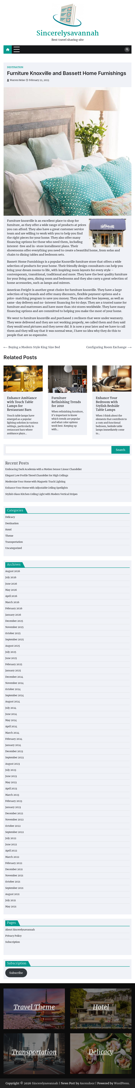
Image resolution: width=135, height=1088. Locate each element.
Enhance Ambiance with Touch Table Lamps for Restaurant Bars (22, 404)
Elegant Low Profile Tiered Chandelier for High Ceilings (36, 475)
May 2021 (10, 906)
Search (120, 450)
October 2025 (13, 633)
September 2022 (14, 832)
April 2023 (11, 788)
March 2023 (12, 794)
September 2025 (14, 639)
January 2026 (13, 614)
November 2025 (14, 627)
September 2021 (14, 888)
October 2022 (13, 825)
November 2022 (14, 819)
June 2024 (11, 714)
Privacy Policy (13, 935)
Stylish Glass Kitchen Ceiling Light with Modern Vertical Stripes (41, 494)
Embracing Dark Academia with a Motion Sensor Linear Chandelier (43, 469)
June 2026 (11, 583)
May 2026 (11, 589)
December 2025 (14, 620)
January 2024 (13, 745)
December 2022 (14, 813)
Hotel (8, 529)
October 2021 (12, 881)
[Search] (127, 49)
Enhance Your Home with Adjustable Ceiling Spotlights (36, 487)
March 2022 (12, 857)
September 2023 (14, 757)
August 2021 (12, 894)
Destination (15, 67)
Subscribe (16, 973)
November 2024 (14, 683)
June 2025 (11, 658)
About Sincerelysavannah (20, 929)
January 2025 (13, 670)
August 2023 (12, 763)
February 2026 (13, 608)
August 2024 (12, 701)
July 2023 (10, 770)
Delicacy (10, 517)
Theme (9, 535)
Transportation (14, 541)
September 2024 (14, 695)
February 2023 (13, 801)
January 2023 (13, 807)
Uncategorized (13, 548)
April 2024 (11, 726)
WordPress (121, 1083)
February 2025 (13, 664)
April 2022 (11, 850)
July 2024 (10, 707)
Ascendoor (87, 1083)
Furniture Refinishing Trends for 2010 (66, 402)
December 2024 (14, 676)
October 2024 (13, 689)
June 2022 (11, 844)
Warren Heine (17, 80)
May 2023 (11, 782)
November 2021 (14, 875)
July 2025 (10, 652)
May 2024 (11, 720)
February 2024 (13, 739)
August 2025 (12, 645)
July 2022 (10, 838)
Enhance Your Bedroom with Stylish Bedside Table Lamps (107, 404)
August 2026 (12, 571)
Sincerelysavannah (67, 33)
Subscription (12, 942)
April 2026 (11, 596)
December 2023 (14, 751)
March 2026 (12, 602)
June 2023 (11, 776)
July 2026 (10, 577)
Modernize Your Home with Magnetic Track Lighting (35, 481)
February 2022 (13, 863)
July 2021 (10, 900)
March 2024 (12, 732)
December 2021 (14, 869)
